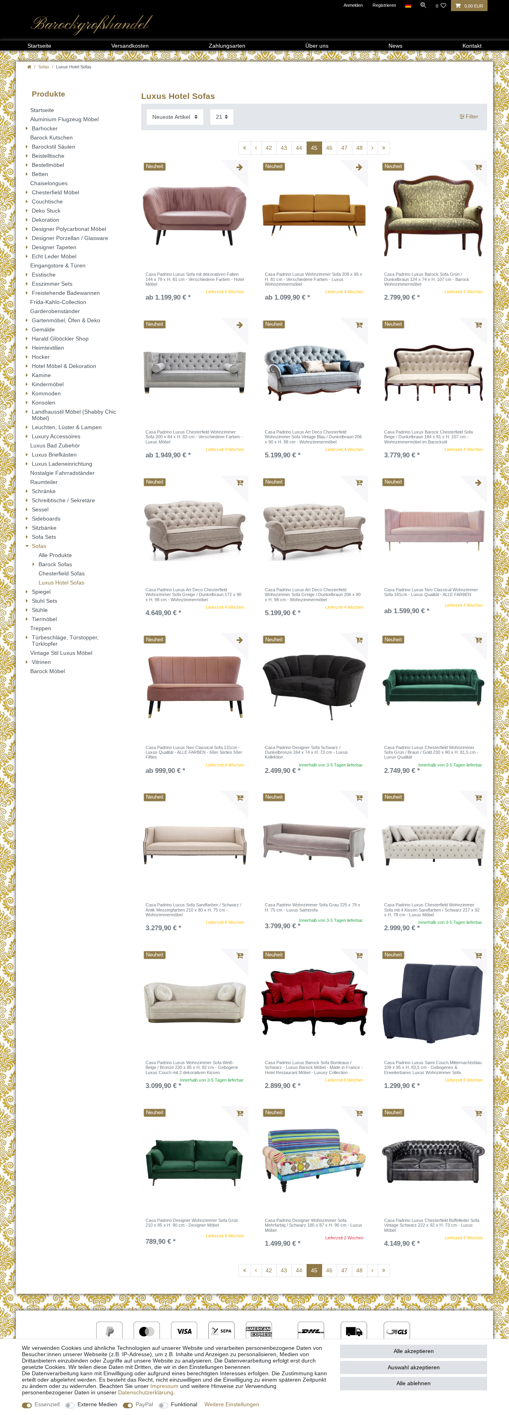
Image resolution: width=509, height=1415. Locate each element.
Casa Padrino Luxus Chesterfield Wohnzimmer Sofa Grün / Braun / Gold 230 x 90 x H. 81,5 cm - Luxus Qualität (431, 752)
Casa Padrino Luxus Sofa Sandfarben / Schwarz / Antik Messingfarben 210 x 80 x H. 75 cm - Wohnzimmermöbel (193, 909)
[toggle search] (423, 5)
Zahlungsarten (227, 46)
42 (269, 148)
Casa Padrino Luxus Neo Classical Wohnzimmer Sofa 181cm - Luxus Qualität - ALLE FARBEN (431, 592)
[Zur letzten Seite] (384, 148)
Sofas (43, 66)
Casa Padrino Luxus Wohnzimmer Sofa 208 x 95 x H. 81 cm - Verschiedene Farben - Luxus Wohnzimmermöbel (313, 279)
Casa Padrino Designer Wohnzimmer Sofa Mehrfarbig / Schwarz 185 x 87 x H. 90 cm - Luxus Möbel (313, 1225)
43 (284, 148)
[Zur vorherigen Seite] (256, 148)
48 (359, 148)
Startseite (39, 46)
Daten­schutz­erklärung (145, 1392)
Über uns (316, 46)
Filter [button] (472, 116)
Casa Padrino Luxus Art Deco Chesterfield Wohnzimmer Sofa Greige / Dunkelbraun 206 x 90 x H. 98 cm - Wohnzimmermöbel (313, 594)
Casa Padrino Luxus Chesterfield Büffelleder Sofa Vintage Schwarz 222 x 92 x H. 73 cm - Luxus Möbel (431, 1225)
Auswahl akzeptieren (414, 1367)
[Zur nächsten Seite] (372, 148)
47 (344, 148)
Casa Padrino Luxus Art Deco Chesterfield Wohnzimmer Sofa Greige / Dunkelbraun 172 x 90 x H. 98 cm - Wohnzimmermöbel (193, 594)
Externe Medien (97, 1404)
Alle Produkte (55, 555)
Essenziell (47, 1404)
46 (329, 148)
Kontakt (472, 46)
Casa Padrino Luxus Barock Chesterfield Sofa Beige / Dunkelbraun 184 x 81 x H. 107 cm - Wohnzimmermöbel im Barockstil (428, 437)
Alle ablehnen (413, 1383)
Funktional (184, 1404)
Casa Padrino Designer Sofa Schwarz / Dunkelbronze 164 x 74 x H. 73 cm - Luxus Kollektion (306, 752)
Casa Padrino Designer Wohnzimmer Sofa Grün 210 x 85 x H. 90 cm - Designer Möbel (192, 1222)
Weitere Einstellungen (231, 1404)
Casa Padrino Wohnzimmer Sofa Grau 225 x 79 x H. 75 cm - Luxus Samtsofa (312, 907)
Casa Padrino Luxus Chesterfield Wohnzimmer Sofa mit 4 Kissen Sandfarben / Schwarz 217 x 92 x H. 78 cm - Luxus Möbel (432, 909)
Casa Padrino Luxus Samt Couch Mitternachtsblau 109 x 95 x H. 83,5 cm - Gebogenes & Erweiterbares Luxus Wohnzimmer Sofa (433, 1067)
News (395, 46)
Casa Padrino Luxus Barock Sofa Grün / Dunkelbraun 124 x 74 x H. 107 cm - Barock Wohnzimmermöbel (426, 279)
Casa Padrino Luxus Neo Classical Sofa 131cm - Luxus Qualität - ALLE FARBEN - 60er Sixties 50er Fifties (194, 752)
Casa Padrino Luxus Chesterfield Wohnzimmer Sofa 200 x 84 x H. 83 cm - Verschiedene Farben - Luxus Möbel (194, 437)
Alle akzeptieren (414, 1351)
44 (299, 148)
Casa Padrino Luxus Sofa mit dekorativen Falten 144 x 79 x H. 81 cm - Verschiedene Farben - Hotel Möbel (195, 279)
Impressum (164, 1386)
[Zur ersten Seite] (245, 148)
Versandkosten (130, 46)
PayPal (144, 1404)
